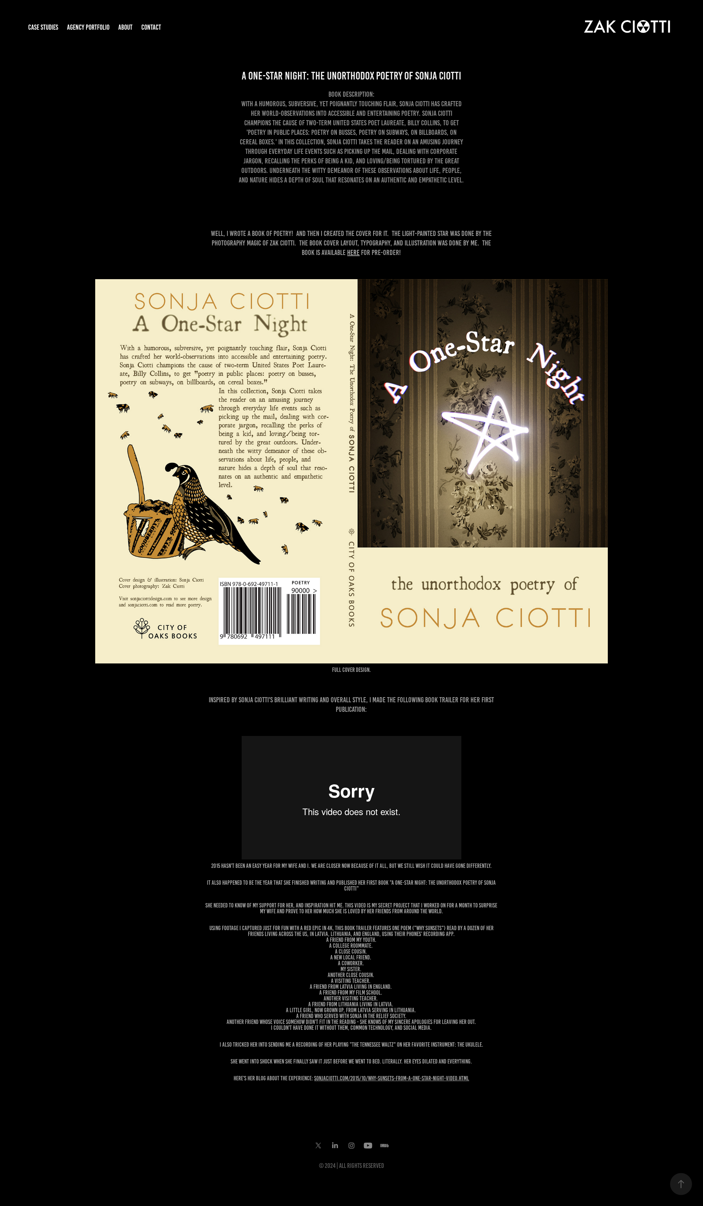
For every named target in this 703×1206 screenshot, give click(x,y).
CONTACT (151, 27)
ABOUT (125, 27)
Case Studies (43, 27)
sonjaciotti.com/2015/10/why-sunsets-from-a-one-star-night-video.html (391, 1078)
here (353, 252)
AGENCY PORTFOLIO (88, 27)
